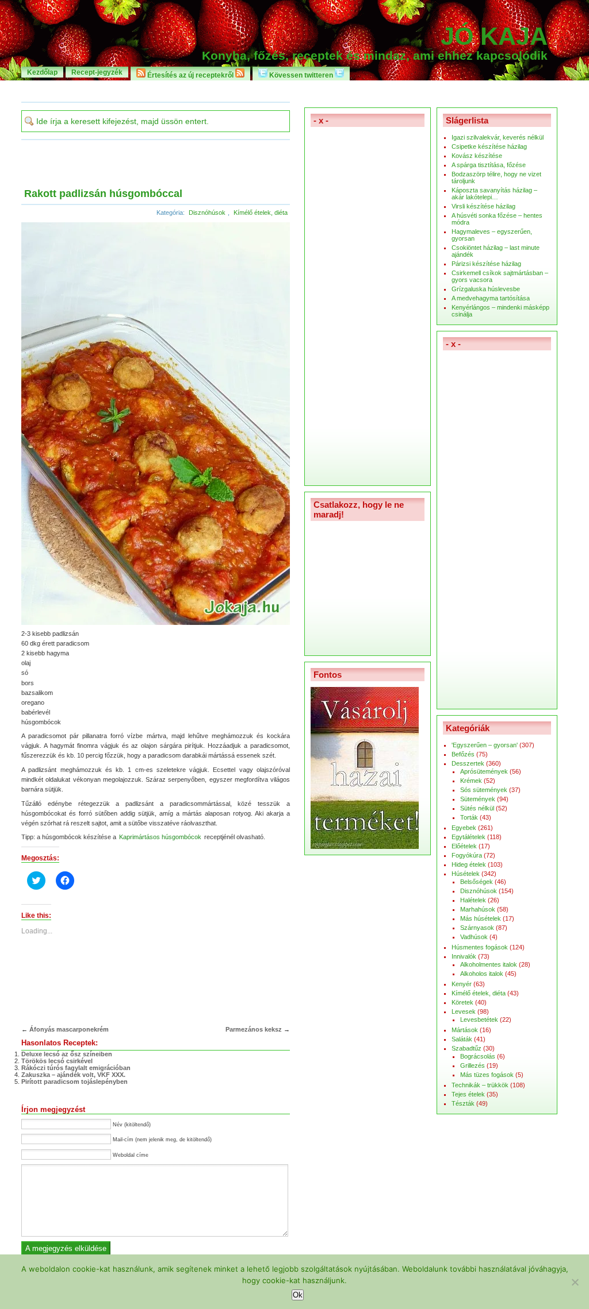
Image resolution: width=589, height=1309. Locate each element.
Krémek (471, 780)
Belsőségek (476, 881)
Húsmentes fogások (480, 947)
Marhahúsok (477, 909)
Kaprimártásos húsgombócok (160, 836)
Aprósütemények (484, 771)
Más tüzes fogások (487, 1074)
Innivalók (464, 956)
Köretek (462, 1002)
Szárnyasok (477, 927)
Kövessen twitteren (301, 75)
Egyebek (464, 827)
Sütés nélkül (477, 808)
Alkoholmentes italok (488, 964)
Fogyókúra (467, 855)
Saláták (462, 1039)
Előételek (464, 846)
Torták (469, 817)
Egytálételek (468, 836)
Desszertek (468, 763)
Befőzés (463, 754)
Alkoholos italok (481, 973)
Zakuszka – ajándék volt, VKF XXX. (73, 1074)
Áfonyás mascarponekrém (69, 1029)
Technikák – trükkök (480, 1085)
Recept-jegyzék (97, 72)
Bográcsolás (477, 1056)
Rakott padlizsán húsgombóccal (103, 193)
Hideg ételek (469, 864)
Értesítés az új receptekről (190, 75)
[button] (155, 423)
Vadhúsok (474, 936)
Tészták (463, 1103)
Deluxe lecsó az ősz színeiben (66, 1054)
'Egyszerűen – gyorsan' (485, 745)
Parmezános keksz (253, 1029)
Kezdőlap (42, 72)
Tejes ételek (468, 1094)
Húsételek (466, 873)
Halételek (473, 900)
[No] (574, 1282)
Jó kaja (494, 36)
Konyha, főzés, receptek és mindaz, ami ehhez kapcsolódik (375, 56)
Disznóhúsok (207, 212)
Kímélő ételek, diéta (261, 212)
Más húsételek (480, 918)
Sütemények (477, 799)
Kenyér (462, 983)
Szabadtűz (466, 1048)
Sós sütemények (483, 789)
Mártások (465, 1029)
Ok (298, 1295)
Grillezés (472, 1065)
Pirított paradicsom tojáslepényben (74, 1081)
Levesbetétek (479, 1019)
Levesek (464, 1011)
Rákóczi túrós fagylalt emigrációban (76, 1067)
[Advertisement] (294, 90)
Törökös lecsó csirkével (57, 1060)
